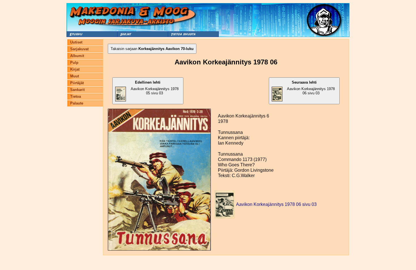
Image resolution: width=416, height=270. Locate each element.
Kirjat (75, 69)
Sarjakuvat (79, 49)
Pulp (74, 62)
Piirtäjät (77, 83)
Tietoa (75, 96)
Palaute (76, 103)
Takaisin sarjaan (152, 49)
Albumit (77, 56)
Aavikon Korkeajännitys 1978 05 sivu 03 (155, 87)
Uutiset (76, 42)
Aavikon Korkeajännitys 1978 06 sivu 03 (311, 87)
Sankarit (77, 90)
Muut (74, 76)
